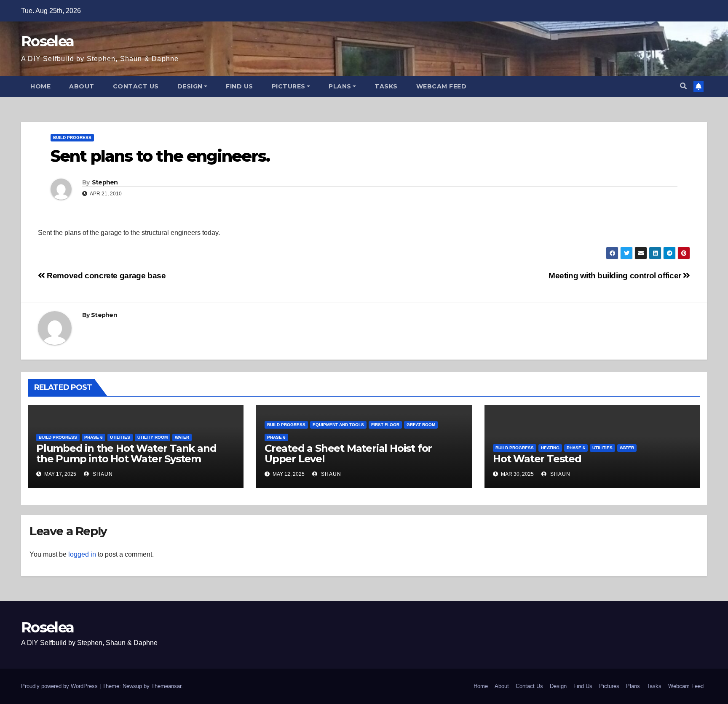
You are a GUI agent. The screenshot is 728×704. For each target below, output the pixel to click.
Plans (340, 86)
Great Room (421, 424)
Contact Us (136, 86)
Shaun (102, 474)
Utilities (120, 437)
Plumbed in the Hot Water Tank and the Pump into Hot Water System (126, 453)
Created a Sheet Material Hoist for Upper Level (348, 453)
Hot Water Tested (537, 459)
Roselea (47, 41)
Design (190, 86)
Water (182, 437)
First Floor (385, 424)
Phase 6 (93, 437)
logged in (82, 554)
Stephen (105, 182)
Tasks (386, 86)
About (81, 86)
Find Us (239, 86)
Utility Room (152, 437)
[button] (683, 86)
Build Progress (72, 137)
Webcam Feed (441, 86)
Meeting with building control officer (616, 275)
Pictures (288, 86)
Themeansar (166, 686)
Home (40, 86)
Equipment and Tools (338, 424)
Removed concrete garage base (105, 275)
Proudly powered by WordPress (60, 686)
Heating (550, 447)
